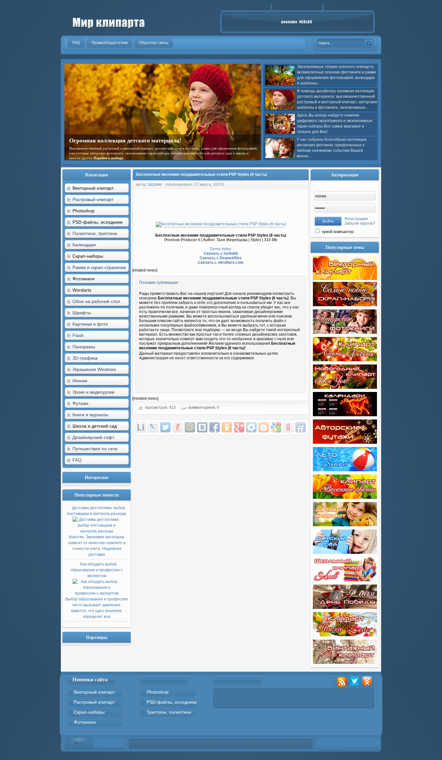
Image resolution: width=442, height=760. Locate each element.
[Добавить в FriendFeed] (300, 427)
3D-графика (85, 358)
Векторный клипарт (94, 692)
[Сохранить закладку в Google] (276, 427)
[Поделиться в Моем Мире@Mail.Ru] (190, 427)
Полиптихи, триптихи (94, 233)
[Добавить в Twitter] (165, 427)
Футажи (80, 403)
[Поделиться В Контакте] (202, 427)
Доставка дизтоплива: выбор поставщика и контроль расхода (96, 531)
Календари (84, 244)
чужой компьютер (337, 231)
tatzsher (155, 184)
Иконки (79, 380)
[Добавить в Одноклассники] (227, 427)
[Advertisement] (250, 203)
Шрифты (81, 312)
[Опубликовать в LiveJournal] (153, 427)
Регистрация (356, 219)
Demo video (220, 249)
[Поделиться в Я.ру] (177, 427)
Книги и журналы (90, 414)
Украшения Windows (94, 369)
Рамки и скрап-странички (99, 267)
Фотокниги (85, 722)
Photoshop (158, 692)
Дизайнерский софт (93, 437)
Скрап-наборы (89, 712)
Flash (78, 335)
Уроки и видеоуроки (93, 392)
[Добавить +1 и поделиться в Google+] (239, 427)
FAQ (77, 460)
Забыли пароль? (360, 223)
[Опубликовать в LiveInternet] (141, 427)
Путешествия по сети (94, 448)
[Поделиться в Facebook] (214, 427)
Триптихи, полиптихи (169, 712)
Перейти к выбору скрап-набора (148, 153)
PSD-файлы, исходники (172, 702)
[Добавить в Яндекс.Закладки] (288, 427)
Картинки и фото (90, 324)
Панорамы (83, 346)
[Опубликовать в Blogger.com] (264, 427)
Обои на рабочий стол (96, 301)
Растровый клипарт (93, 199)
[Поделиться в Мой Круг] (251, 427)
